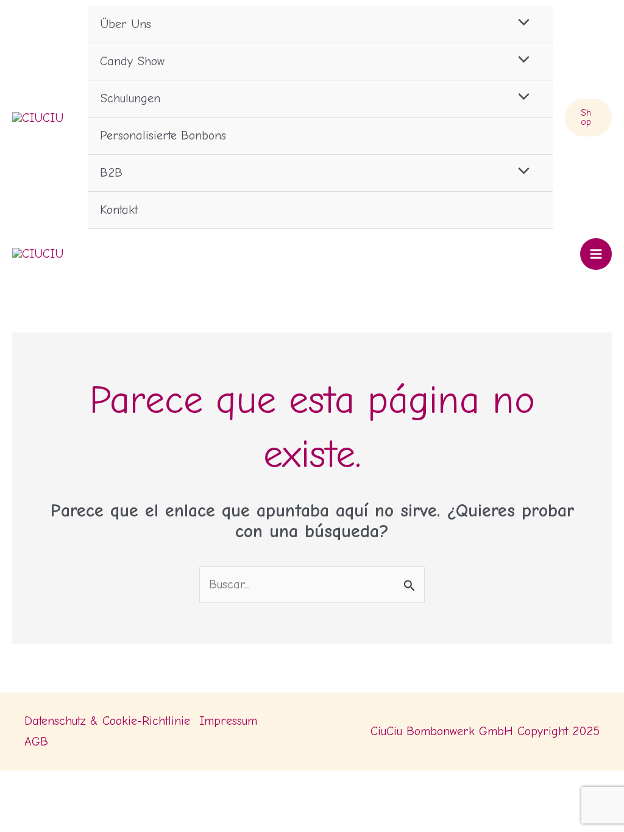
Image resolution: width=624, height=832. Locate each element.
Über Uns (125, 24)
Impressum (228, 721)
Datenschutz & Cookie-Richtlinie (107, 721)
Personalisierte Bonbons (163, 136)
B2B (111, 173)
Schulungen (130, 98)
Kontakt (119, 210)
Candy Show (132, 61)
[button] (588, 117)
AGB (36, 742)
